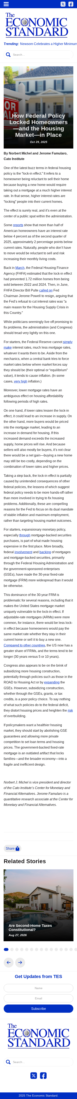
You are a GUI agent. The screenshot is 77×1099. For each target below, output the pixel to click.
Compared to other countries (24, 645)
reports (18, 225)
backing (45, 552)
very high (20, 381)
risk (70, 710)
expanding (52, 682)
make (8, 347)
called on (46, 290)
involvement (23, 552)
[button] (6, 4)
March (19, 268)
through (24, 535)
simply (67, 342)
